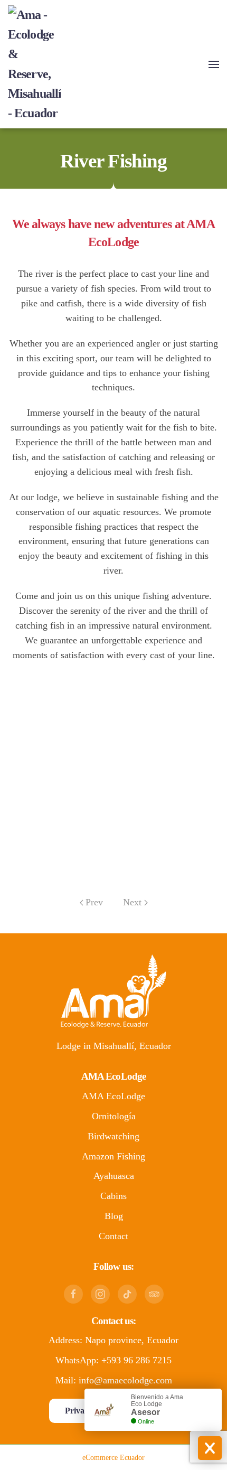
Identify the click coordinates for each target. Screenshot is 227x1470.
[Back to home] (34, 64)
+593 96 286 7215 (136, 1360)
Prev (94, 902)
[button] (214, 64)
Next (132, 902)
